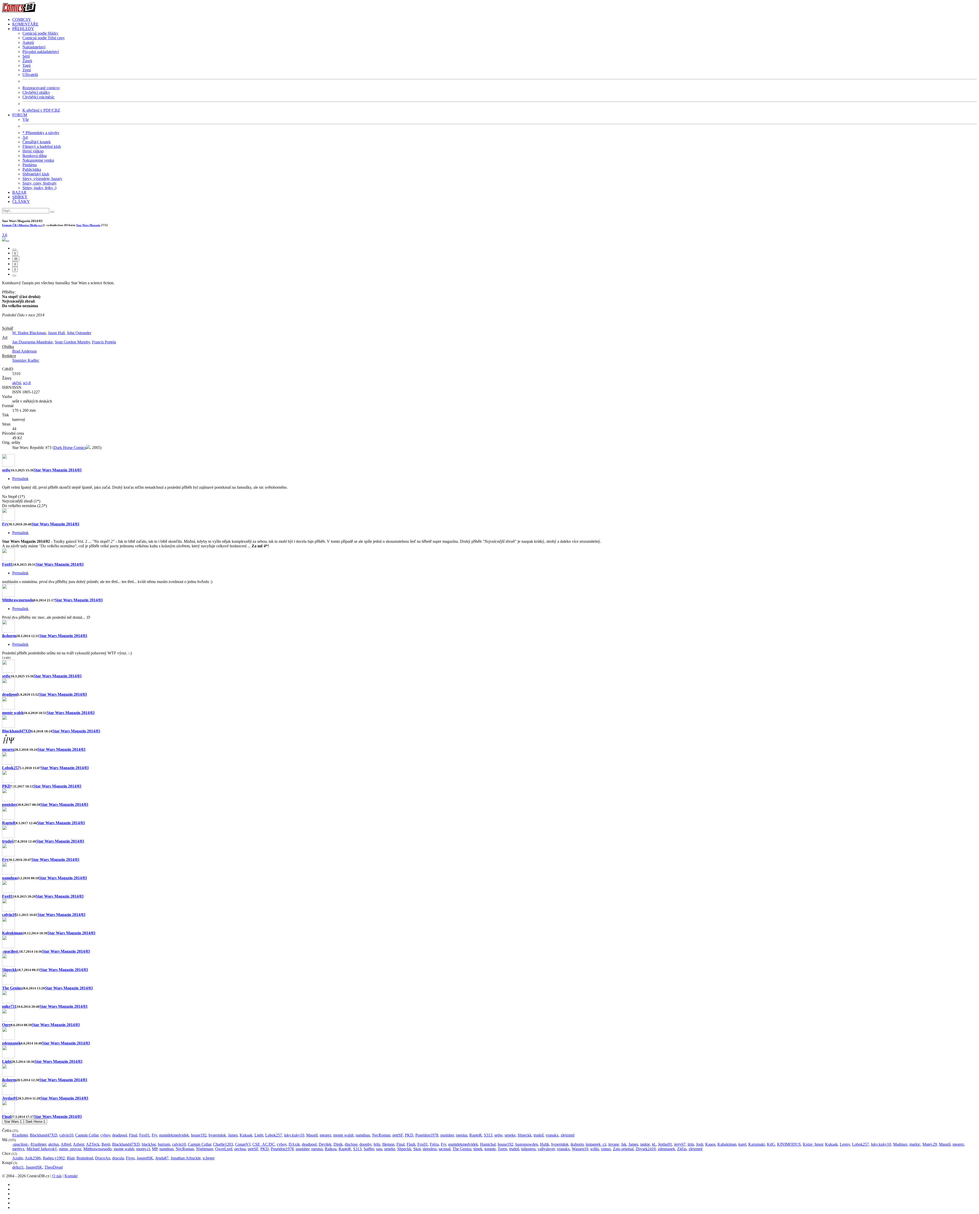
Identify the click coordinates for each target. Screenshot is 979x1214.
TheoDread (53, 1167)
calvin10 (9, 914)
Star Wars (13, 1121)
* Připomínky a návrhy (40, 133)
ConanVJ (242, 1144)
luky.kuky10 (294, 1135)
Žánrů (27, 61)
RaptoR (9, 823)
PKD (6, 786)
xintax (606, 1149)
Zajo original (623, 1149)
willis (594, 1149)
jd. (654, 1144)
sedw (6, 470)
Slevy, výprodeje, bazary (42, 178)
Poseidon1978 (426, 1135)
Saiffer (369, 1149)
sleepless (430, 1149)
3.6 (4, 235)
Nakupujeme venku (38, 160)
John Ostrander (79, 333)
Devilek (325, 1144)
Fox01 (7, 564)
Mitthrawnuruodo (18, 600)
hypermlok (217, 1135)
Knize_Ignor (813, 1144)
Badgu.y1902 (54, 1158)
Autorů (28, 42)
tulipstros (528, 1149)
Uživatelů (30, 74)
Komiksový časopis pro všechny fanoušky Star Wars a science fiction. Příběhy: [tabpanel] (59, 365)
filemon (388, 1144)
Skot (417, 1149)
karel (742, 1144)
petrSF (397, 1135)
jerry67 (680, 1144)
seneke (510, 1135)
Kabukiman (12, 933)
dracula (118, 1158)
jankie (645, 1144)
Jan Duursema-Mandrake (32, 342)
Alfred (66, 1144)
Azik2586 (33, 1158)
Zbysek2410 (646, 1149)
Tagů (26, 65)
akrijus (53, 1144)
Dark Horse (35, 1121)
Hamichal (488, 1144)
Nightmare (204, 1149)
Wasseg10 (580, 1149)
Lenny (845, 1144)
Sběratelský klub (35, 174)
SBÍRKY (20, 197)
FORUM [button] (19, 115)
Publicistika (31, 169)
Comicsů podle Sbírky (40, 33)
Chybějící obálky (36, 92)
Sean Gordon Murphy (72, 342)
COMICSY (21, 19)
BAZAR (19, 192)
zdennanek (11, 1043)
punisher (9, 804)
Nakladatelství (33, 47)
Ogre (6, 1025)
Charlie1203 (223, 1144)
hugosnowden (526, 1144)
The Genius (12, 988)
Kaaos (710, 1144)
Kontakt (71, 1176)
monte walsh (13, 713)
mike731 (9, 1006)
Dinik (338, 1144)
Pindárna (29, 165)
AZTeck (92, 1144)
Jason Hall (56, 333)
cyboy (105, 1135)
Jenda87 (162, 1158)
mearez (8, 749)
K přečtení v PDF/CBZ (41, 110)
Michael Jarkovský (42, 1149)
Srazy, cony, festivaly (39, 183)
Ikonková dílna (34, 155)
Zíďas (682, 1149)
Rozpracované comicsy (41, 88)
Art (25, 137)
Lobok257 (11, 768)
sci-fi (27, 383)
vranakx (552, 1135)
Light (6, 1061)
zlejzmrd (567, 1135)
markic (914, 1144)
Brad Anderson (24, 351)
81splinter (20, 1135)
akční (16, 383)
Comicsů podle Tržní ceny (43, 38)
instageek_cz (596, 1144)
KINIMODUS (789, 1144)
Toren (502, 1149)
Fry (5, 524)
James (233, 1135)
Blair (70, 1158)
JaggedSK (145, 1158)
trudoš (7, 841)
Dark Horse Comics (70, 447)
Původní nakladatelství (40, 51)
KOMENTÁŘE (25, 24)
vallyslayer (546, 1149)
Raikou (331, 1149)
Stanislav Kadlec (25, 360)
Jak (623, 1144)
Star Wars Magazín (88, 225)
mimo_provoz (70, 1149)
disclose (351, 1144)
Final (6, 1116)
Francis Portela (104, 342)
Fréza (434, 1144)
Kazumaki (756, 1144)
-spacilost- (10, 951)
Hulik (544, 1144)
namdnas (10, 878)
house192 (199, 1135)
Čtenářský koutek (36, 142)
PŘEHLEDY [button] (23, 29)
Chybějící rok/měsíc (38, 97)
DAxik (294, 1144)
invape (613, 1144)
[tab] (14, 249)
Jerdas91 (10, 1098)
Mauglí (312, 1135)
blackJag (149, 1144)
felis (376, 1144)
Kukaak (246, 1135)
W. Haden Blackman (29, 333)
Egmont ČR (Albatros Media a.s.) (22, 225)
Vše (25, 119)
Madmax (900, 1144)
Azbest (78, 1144)
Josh (699, 1144)
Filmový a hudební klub (41, 146)
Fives (130, 1158)
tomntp (490, 1149)
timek (477, 1149)
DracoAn (102, 1158)
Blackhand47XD (16, 731)
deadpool (10, 694)
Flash (411, 1144)
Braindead (84, 1158)
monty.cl (143, 1149)
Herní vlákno (33, 151)
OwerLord (223, 1149)
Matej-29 (929, 1144)
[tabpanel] (489, 554)
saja (379, 1149)
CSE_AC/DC (263, 1144)
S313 (488, 1135)
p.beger (209, 1158)
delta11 (18, 1167)
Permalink (20, 478)
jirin (691, 1144)
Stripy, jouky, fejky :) (39, 188)
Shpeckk (9, 969)
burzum (164, 1144)
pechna (240, 1149)
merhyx (18, 1149)
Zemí (26, 70)
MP (154, 1149)
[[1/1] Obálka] (5, 239)
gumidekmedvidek (174, 1135)
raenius (461, 1135)
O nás (57, 1176)
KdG (771, 1144)
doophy (365, 1144)
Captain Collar (86, 1135)
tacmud (444, 1149)
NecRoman (381, 1135)
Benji (105, 1144)
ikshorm (9, 636)
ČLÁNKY (21, 201)
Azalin (17, 1158)
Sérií (26, 56)
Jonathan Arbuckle (186, 1158)
